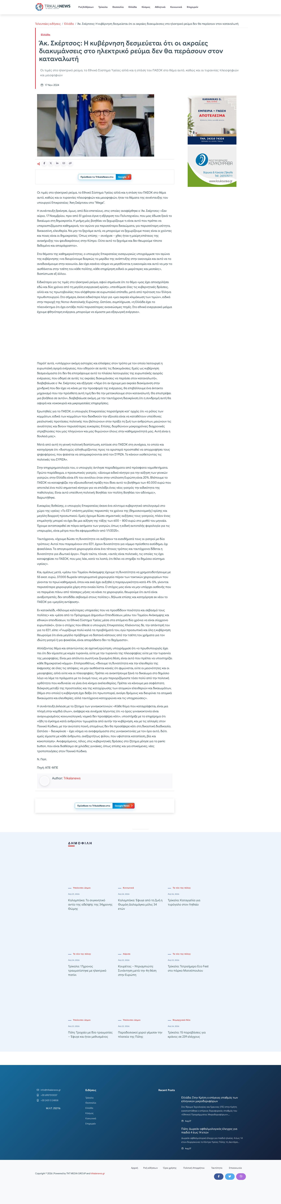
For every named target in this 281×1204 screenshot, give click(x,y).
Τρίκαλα (103, 7)
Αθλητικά (160, 7)
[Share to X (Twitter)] (50, 163)
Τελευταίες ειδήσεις (48, 24)
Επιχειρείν (192, 7)
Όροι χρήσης (170, 1167)
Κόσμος (146, 7)
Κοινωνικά (176, 7)
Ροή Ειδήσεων (86, 7)
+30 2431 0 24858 (49, 1100)
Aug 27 (188, 1121)
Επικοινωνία (235, 1167)
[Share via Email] (63, 163)
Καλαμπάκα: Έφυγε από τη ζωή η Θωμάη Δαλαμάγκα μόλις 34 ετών (140, 904)
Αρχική (134, 1167)
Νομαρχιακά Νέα (181, 1020)
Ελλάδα (132, 7)
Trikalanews (72, 778)
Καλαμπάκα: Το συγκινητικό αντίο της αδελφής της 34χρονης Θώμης (90, 904)
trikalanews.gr (98, 1173)
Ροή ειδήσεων (150, 1167)
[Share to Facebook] (44, 163)
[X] (230, 1176)
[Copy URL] (70, 163)
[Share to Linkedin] (57, 163)
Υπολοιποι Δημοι (82, 888)
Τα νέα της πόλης (182, 888)
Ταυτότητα (216, 1167)
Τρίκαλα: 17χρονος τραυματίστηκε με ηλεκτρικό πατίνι (87, 971)
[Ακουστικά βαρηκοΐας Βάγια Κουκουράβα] (212, 166)
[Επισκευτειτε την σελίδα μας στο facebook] (219, 1176)
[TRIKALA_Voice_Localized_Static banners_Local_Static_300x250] (104, 338)
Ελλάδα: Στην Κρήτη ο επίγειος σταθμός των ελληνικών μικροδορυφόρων (209, 1099)
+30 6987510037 (49, 1095)
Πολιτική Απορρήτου (194, 1167)
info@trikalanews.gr (51, 1089)
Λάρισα (126, 954)
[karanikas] (212, 120)
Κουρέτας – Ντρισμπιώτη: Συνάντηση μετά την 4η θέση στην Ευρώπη (137, 971)
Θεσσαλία (118, 7)
